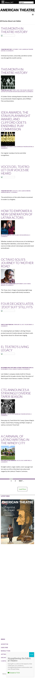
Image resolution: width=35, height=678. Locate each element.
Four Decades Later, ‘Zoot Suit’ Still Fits (17, 305)
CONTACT (4, 661)
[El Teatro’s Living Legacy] (8, 359)
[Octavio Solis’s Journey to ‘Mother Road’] (8, 276)
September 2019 (10, 283)
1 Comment (14, 192)
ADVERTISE (4, 644)
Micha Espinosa (24, 235)
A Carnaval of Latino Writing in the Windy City (15, 439)
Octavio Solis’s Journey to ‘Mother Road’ (17, 263)
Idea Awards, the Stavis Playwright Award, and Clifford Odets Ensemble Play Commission (15, 120)
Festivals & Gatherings (8, 460)
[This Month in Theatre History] (8, 41)
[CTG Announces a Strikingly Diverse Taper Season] (8, 406)
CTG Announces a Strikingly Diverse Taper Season (16, 393)
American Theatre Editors (24, 146)
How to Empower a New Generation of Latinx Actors (16, 214)
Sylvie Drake (28, 324)
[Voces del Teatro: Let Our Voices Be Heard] (8, 183)
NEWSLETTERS (5, 651)
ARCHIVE (4, 657)
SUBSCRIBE (4, 647)
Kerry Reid (27, 460)
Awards (3, 146)
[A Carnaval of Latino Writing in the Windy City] (8, 452)
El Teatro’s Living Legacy (15, 348)
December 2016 (5, 367)
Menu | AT (9, 2)
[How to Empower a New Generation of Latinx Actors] (8, 227)
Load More (22, 489)
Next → (21, 481)
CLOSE (31, 654)
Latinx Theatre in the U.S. (25, 367)
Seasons (3, 414)
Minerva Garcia (5, 192)
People (3, 283)
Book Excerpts (6, 235)
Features (13, 367)
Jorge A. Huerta (17, 369)
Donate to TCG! (14, 673)
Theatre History (6, 49)
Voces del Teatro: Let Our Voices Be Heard (15, 170)
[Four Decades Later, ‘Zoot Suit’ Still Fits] (8, 316)
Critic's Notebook (7, 324)
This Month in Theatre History (14, 30)
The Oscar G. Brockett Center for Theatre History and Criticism (17, 90)
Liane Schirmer (26, 191)
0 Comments (9, 50)
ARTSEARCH (5, 654)
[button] (3, 2)
